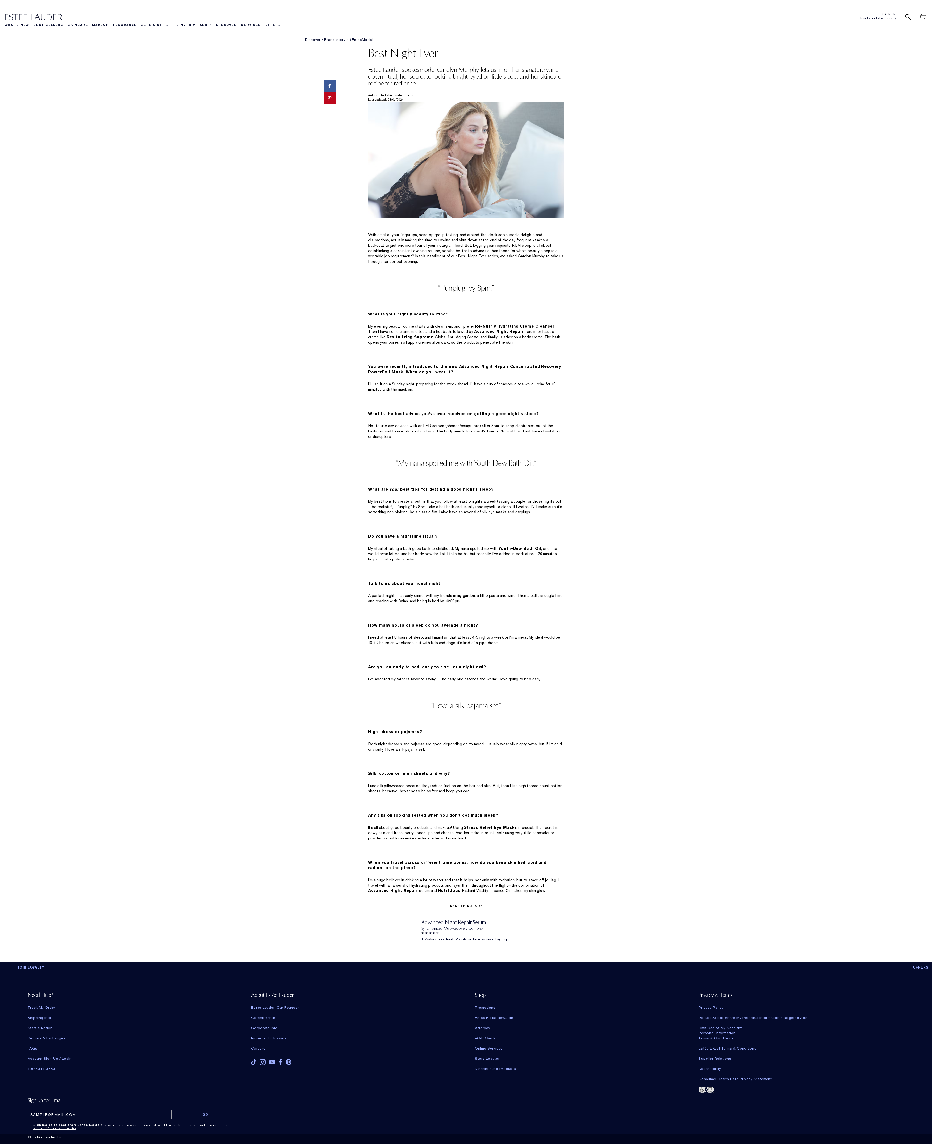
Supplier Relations (715, 1058)
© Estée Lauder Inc (45, 1137)
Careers (258, 1048)
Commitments (263, 1017)
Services (251, 25)
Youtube (272, 1062)
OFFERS (921, 967)
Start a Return (40, 1027)
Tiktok (253, 1062)
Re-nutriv (184, 25)
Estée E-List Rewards (494, 1017)
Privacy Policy (711, 1007)
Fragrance (125, 25)
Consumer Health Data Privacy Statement (735, 1078)
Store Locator (487, 1058)
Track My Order (42, 1007)
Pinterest (288, 1062)
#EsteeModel (361, 39)
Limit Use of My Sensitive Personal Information (721, 1027)
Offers (273, 25)
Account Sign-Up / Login (50, 1058)
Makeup (100, 25)
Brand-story (334, 39)
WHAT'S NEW (17, 25)
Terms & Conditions (716, 1038)
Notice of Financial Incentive (54, 1128)
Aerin (206, 25)
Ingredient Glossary (268, 1038)
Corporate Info (264, 1027)
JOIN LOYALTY (31, 967)
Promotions (485, 1007)
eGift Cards (485, 1038)
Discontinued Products (495, 1068)
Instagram (263, 1062)
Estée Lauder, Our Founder (275, 1007)
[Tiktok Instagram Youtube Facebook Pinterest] (345, 1060)
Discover (226, 25)
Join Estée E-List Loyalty (878, 18)
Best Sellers (48, 25)
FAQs (32, 1048)
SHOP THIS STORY (466, 905)
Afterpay (482, 1027)
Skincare (78, 25)
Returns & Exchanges (47, 1038)
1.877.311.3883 (42, 1068)
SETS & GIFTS (155, 25)
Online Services (489, 1048)
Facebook (280, 1062)
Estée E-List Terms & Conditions (727, 1048)
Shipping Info (39, 1017)
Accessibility (710, 1068)
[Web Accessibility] (792, 1089)
